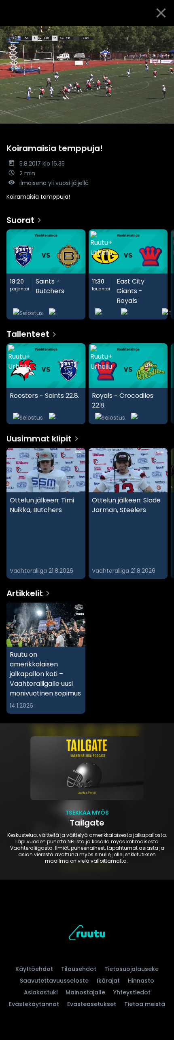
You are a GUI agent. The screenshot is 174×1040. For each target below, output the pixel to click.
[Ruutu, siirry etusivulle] (87, 934)
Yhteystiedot (132, 992)
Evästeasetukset (91, 1004)
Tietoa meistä (144, 1004)
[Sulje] (161, 13)
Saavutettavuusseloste (54, 981)
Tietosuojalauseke (131, 969)
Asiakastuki (40, 992)
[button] (87, 75)
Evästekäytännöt (34, 1004)
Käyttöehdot (34, 969)
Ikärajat (108, 981)
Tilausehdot (78, 969)
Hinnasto (141, 981)
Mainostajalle (85, 992)
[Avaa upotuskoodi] (163, 32)
